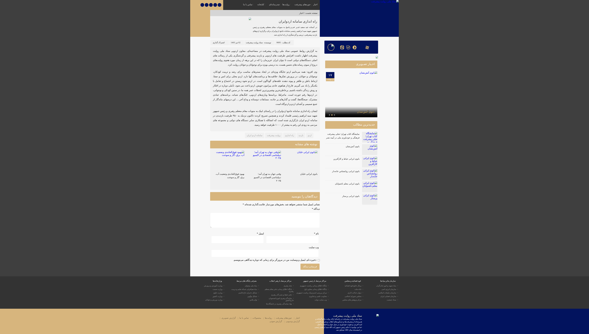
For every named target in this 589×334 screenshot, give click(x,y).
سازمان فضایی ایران (388, 296)
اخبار (315, 4)
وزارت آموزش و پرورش (213, 286)
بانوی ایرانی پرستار (351, 196)
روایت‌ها (286, 4)
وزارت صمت (217, 289)
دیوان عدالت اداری (354, 293)
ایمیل (260, 233)
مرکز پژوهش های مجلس (351, 300)
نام (316, 233)
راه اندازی (289, 135)
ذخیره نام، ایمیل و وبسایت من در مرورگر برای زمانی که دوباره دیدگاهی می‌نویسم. (274, 260)
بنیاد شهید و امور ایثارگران (386, 286)
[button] (334, 115)
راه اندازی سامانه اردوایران (298, 21)
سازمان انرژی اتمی (388, 289)
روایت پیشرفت (274, 135)
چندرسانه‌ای (274, 4)
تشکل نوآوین (252, 296)
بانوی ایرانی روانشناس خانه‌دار (346, 171)
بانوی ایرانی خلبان (309, 174)
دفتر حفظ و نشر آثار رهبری (281, 295)
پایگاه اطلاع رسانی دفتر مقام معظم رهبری (279, 290)
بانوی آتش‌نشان (366, 111)
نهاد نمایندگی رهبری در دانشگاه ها (279, 304)
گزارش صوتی (275, 321)
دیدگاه (316, 209)
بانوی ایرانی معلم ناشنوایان (347, 184)
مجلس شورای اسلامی (353, 296)
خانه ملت (357, 289)
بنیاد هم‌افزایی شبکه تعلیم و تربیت (244, 289)
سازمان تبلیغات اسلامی (387, 293)
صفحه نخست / (311, 13)
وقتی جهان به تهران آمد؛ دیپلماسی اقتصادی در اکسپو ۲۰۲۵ (267, 177)
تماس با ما (247, 4)
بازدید (300, 135)
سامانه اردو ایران (254, 135)
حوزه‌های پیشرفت (302, 4)
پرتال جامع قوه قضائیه (353, 286)
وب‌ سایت (314, 247)
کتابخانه (260, 4)
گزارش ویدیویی (293, 321)
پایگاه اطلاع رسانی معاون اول (315, 289)
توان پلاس (253, 300)
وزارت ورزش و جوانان (213, 300)
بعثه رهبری (288, 286)
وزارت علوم (217, 293)
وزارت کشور (217, 296)
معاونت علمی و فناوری (318, 296)
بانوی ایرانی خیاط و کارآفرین (346, 159)
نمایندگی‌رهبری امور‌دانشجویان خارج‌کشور (281, 299)
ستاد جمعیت (391, 300)
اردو (310, 135)
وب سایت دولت (321, 300)
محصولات (256, 318)
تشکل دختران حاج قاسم (248, 293)
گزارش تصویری (228, 318)
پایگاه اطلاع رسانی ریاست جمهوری (313, 286)
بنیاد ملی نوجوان (251, 286)
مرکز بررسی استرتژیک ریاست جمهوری (311, 293)
